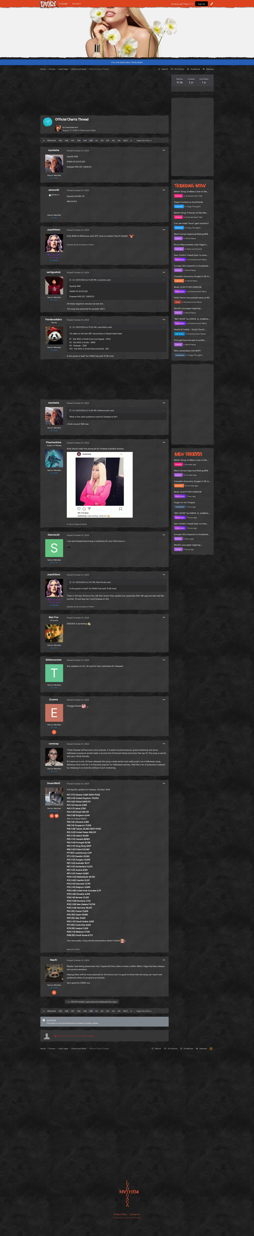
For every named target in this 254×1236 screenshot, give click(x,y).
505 (60, 140)
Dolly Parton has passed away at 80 (192, 297)
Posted (78, 150)
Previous (51, 140)
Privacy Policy (120, 1214)
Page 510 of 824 (144, 140)
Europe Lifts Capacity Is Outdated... (192, 265)
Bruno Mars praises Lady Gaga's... (191, 244)
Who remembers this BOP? (187, 350)
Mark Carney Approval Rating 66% (191, 233)
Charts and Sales (88, 130)
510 (91, 140)
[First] (44, 140)
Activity (76, 3)
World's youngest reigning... (188, 308)
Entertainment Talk (194, 195)
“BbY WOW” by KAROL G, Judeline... (192, 318)
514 (113, 140)
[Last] (131, 140)
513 (107, 140)
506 (66, 140)
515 (119, 140)
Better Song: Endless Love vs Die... (191, 191)
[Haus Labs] (127, 32)
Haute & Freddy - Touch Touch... (190, 329)
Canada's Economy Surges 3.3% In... (192, 276)
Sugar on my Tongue (184, 502)
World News (190, 238)
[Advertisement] (104, 92)
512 (102, 140)
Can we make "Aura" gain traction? (191, 223)
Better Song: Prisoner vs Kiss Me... (191, 212)
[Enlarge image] (100, 484)
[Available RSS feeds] (211, 1048)
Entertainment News (198, 259)
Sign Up (201, 3)
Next (125, 140)
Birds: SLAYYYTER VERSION (187, 286)
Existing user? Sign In (181, 3)
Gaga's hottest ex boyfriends (188, 201)
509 (85, 140)
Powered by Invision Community (127, 1217)
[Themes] (211, 3)
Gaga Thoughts (194, 206)
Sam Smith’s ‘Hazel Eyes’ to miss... (191, 254)
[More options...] (164, 150)
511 (96, 140)
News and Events (194, 248)
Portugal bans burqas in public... (190, 339)
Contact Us (135, 1214)
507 (72, 140)
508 (78, 140)
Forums (63, 3)
